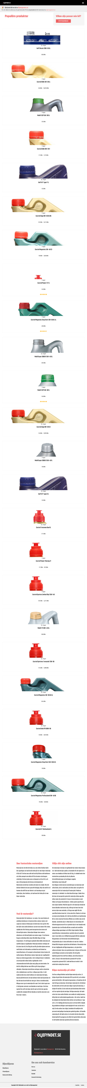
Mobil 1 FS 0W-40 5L (43, 628)
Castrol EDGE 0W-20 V (43, 149)
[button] (83, 2)
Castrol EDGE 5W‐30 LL (43, 81)
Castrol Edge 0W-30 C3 (43, 427)
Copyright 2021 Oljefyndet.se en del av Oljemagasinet (24, 1085)
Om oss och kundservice (43, 1063)
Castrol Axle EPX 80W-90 (43, 728)
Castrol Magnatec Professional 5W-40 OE (43, 795)
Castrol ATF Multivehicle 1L (43, 829)
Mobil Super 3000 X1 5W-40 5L (44, 356)
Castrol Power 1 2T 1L (43, 283)
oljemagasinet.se (50, 10)
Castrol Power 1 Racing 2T (43, 561)
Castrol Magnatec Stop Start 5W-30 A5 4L (43, 319)
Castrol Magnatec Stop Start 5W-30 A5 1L (43, 762)
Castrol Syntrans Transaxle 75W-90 (43, 661)
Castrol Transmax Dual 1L (43, 527)
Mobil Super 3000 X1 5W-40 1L (43, 460)
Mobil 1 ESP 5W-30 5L (43, 115)
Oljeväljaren (8, 1064)
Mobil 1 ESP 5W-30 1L (43, 390)
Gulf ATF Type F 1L (43, 182)
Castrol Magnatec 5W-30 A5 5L (43, 695)
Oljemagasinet (50, 1049)
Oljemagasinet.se (38, 1053)
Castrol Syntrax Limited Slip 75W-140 (43, 594)
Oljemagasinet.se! (23, 7)
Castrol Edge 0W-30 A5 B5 (43, 216)
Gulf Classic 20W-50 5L (43, 48)
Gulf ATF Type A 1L (43, 494)
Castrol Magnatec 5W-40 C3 (43, 249)
